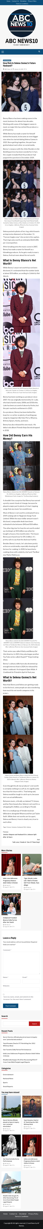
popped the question (11, 157)
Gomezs (14, 827)
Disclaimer (23, 1)
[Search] (39, 51)
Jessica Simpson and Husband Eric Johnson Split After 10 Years (19, 834)
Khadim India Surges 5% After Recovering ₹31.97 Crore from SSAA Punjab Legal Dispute (20, 1061)
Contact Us (15, 1)
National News (8, 1078)
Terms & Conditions (22, 3)
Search (5, 1016)
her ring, (25, 231)
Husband (20, 827)
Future (9, 827)
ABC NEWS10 (21, 41)
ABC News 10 (8, 69)
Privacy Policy (32, 1)
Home (8, 1)
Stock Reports (8, 1086)
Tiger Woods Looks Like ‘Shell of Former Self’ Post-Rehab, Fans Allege (31, 881)
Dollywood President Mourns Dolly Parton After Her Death (10, 920)
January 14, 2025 (19, 69)
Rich (24, 827)
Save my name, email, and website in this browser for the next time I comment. (18, 998)
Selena (29, 827)
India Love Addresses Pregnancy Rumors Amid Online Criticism (10, 880)
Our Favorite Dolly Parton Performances (17, 1049)
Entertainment (7, 60)
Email (25, 977)
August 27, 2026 (8, 887)
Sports (5, 1082)
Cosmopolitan (11, 243)
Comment (7, 950)
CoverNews (31, 1223)
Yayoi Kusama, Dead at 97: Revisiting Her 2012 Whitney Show (19, 1044)
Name (5, 977)
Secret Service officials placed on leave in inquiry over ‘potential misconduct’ (20, 1038)
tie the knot (9, 687)
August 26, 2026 (8, 926)
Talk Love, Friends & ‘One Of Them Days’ (26, 840)
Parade (33, 807)
